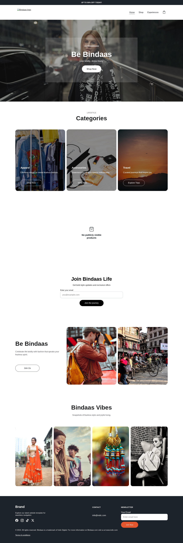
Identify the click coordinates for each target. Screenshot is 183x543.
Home (132, 12)
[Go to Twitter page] (32, 520)
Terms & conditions (22, 535)
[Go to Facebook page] (16, 520)
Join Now (129, 525)
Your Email (126, 512)
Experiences (152, 12)
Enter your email (66, 290)
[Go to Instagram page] (22, 520)
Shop (141, 12)
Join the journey (92, 303)
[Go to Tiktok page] (27, 520)
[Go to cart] (164, 12)
